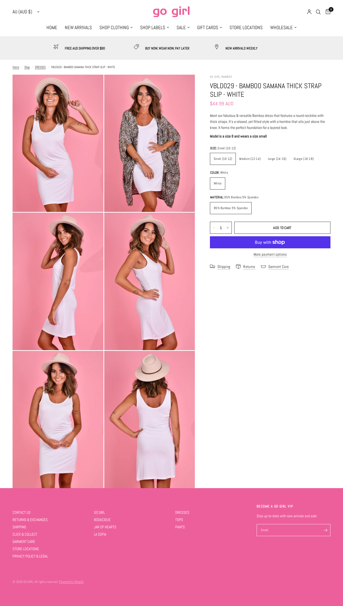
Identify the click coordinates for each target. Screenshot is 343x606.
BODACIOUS (102, 519)
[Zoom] (93, 85)
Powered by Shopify (71, 582)
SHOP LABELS (152, 28)
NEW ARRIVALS (78, 28)
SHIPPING (19, 527)
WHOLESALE (281, 28)
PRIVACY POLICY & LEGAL (30, 556)
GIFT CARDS (207, 28)
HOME (51, 28)
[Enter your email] (325, 530)
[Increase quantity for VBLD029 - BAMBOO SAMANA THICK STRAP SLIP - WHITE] (228, 228)
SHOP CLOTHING (114, 28)
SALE (181, 28)
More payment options (270, 254)
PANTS (180, 527)
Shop (27, 67)
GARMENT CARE (24, 541)
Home (16, 67)
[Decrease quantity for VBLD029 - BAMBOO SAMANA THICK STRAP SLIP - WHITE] (214, 228)
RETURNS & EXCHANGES (30, 519)
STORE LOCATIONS (246, 28)
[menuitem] (52, 27)
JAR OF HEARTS (105, 527)
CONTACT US (22, 512)
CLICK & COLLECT (25, 534)
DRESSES (40, 67)
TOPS (179, 519)
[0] (326, 12)
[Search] (318, 12)
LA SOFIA (100, 534)
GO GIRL (99, 512)
